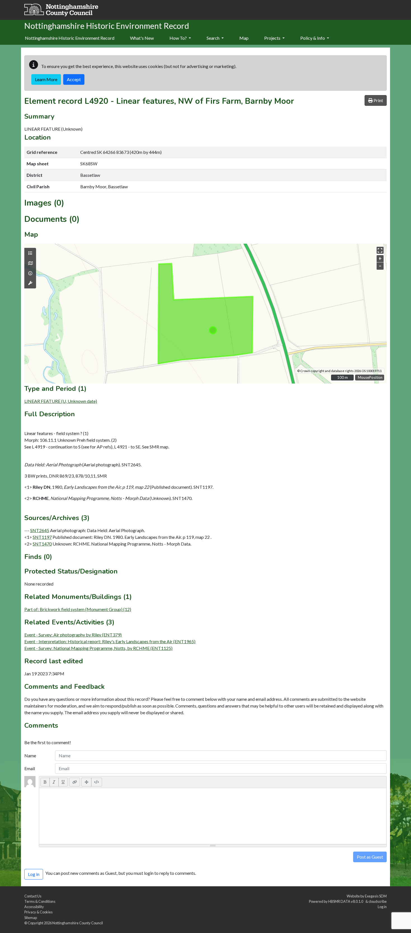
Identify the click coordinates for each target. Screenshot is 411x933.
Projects (272, 38)
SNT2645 (39, 530)
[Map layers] (30, 253)
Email (29, 768)
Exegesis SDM (376, 896)
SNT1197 (42, 537)
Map (244, 38)
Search (213, 38)
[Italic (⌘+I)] (54, 782)
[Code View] (96, 782)
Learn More (46, 79)
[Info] (30, 273)
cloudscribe (378, 901)
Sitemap (30, 917)
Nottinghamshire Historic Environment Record (69, 38)
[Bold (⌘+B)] (45, 782)
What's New (142, 38)
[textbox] (212, 816)
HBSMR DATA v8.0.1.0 (346, 901)
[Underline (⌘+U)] (63, 782)
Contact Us (32, 896)
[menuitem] (142, 38)
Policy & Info (313, 38)
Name (30, 755)
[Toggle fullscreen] (380, 250)
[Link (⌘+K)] (74, 782)
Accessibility (34, 906)
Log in (382, 906)
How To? (178, 38)
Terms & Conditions (39, 901)
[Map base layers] (30, 263)
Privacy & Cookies (38, 912)
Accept (74, 79)
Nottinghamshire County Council (77, 923)
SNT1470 (42, 543)
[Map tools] (30, 283)
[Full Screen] (86, 782)
